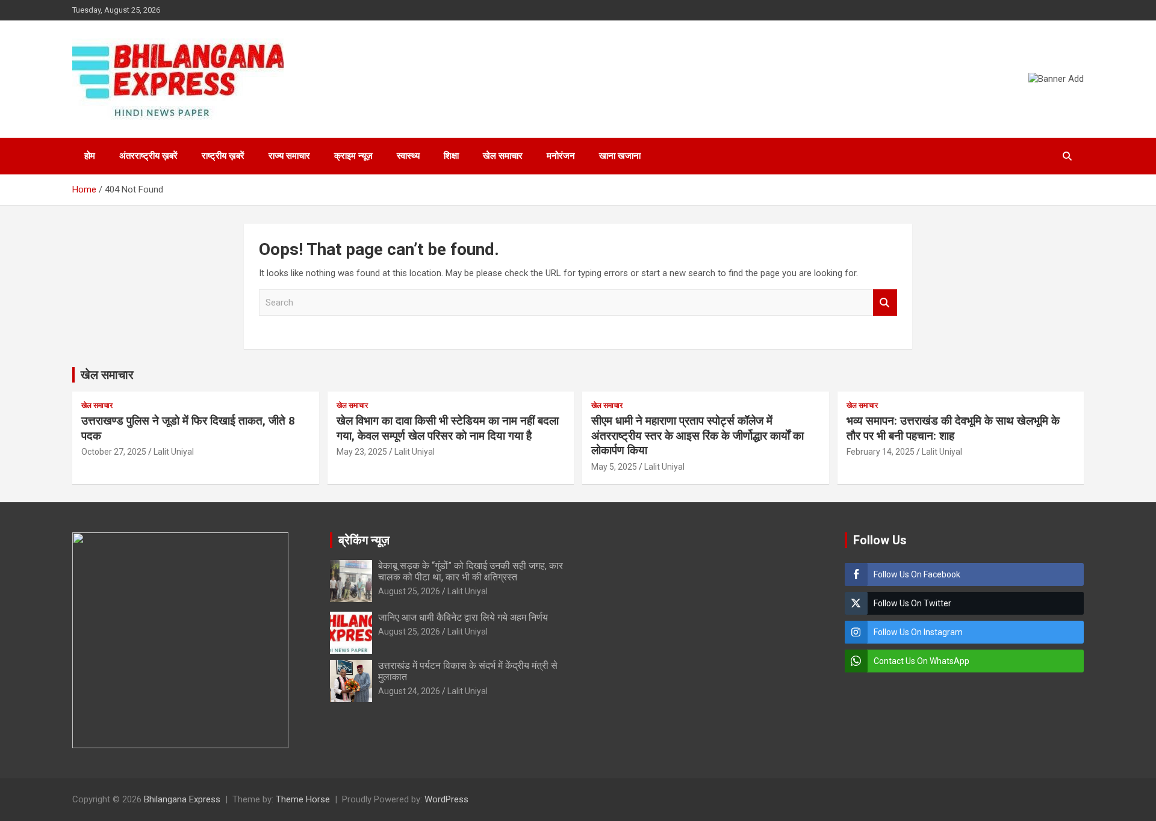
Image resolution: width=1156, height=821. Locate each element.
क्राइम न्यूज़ (353, 155)
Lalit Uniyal (174, 452)
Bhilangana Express (182, 799)
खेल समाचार (503, 155)
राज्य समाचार (289, 155)
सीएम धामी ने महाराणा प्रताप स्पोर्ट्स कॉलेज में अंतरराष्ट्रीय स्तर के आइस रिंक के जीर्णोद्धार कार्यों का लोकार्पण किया (697, 435)
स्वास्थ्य (408, 155)
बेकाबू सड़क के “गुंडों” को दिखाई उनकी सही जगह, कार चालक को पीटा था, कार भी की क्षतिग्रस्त (470, 571)
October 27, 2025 (113, 452)
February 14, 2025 (881, 452)
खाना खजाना (620, 155)
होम (89, 155)
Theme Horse (303, 799)
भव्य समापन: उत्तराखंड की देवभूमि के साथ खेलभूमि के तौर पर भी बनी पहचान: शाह (953, 428)
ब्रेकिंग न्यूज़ (364, 540)
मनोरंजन (561, 155)
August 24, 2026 (409, 691)
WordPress (446, 799)
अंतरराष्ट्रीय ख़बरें (148, 155)
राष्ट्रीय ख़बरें (223, 155)
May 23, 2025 (362, 452)
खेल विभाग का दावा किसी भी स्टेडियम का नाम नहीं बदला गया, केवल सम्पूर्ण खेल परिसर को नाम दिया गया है (448, 428)
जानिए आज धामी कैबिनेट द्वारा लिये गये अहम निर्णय (463, 617)
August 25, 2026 (409, 591)
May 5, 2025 (614, 467)
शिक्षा (451, 155)
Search (885, 302)
